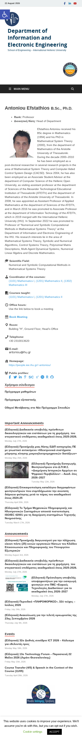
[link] (5, 14)
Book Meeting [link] (18, 316)
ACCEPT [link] (54, 731)
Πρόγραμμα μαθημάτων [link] (20, 391)
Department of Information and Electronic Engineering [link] (37, 37)
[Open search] (72, 88)
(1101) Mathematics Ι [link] (21, 280)
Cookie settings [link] (32, 731)
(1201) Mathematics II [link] (49, 280)
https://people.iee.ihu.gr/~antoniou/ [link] (30, 365)
